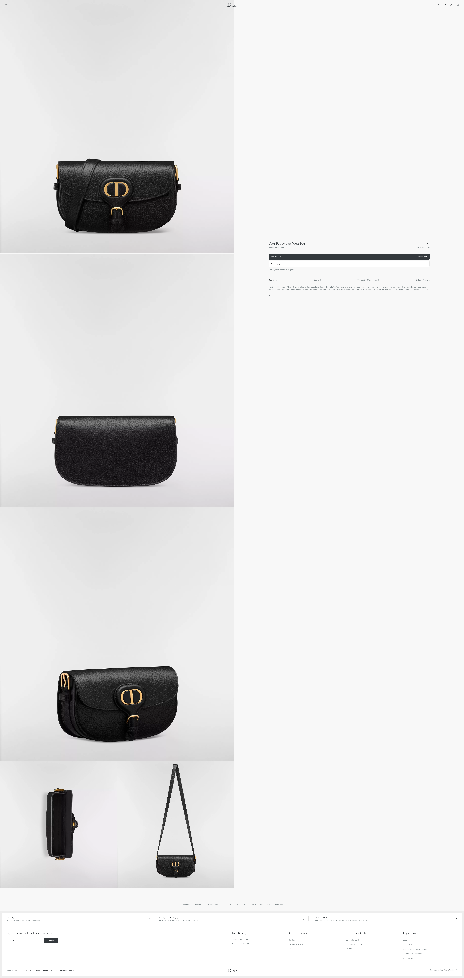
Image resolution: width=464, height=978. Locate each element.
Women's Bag (212, 904)
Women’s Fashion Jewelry (246, 904)
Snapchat (54, 970)
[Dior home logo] (232, 5)
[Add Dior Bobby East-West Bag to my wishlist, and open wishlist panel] (428, 243)
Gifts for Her (185, 904)
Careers (349, 948)
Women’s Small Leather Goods (271, 904)
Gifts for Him (198, 904)
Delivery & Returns (296, 944)
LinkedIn (63, 970)
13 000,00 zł (349, 257)
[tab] (273, 280)
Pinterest (45, 970)
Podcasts (72, 970)
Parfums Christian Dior (240, 943)
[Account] (451, 5)
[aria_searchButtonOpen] (437, 5)
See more (272, 296)
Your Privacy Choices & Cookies (415, 949)
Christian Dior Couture (240, 939)
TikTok (16, 970)
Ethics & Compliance (354, 944)
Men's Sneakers (227, 904)
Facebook (36, 970)
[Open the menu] (6, 5)
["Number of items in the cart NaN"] (458, 5)
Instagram (24, 970)
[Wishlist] (444, 5)
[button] (117, 126)
